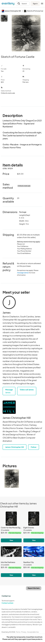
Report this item (34, 588)
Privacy (23, 632)
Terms (18, 632)
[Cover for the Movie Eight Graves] (11, 527)
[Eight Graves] (33, 527)
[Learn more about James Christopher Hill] (9, 407)
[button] (23, 3)
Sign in (35, 4)
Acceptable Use (33, 632)
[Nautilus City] (33, 561)
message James (23, 273)
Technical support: (8, 602)
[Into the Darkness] (11, 561)
